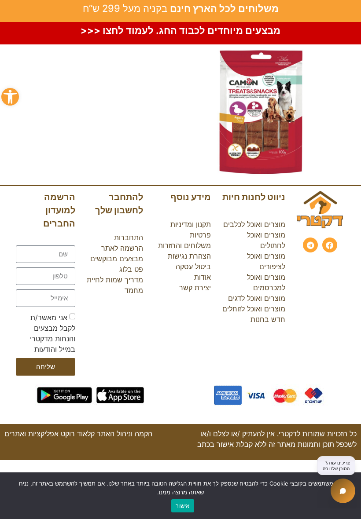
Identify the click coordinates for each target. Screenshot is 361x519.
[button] (10, 97)
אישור (182, 505)
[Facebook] (329, 245)
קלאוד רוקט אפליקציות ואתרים (49, 433)
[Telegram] (310, 245)
